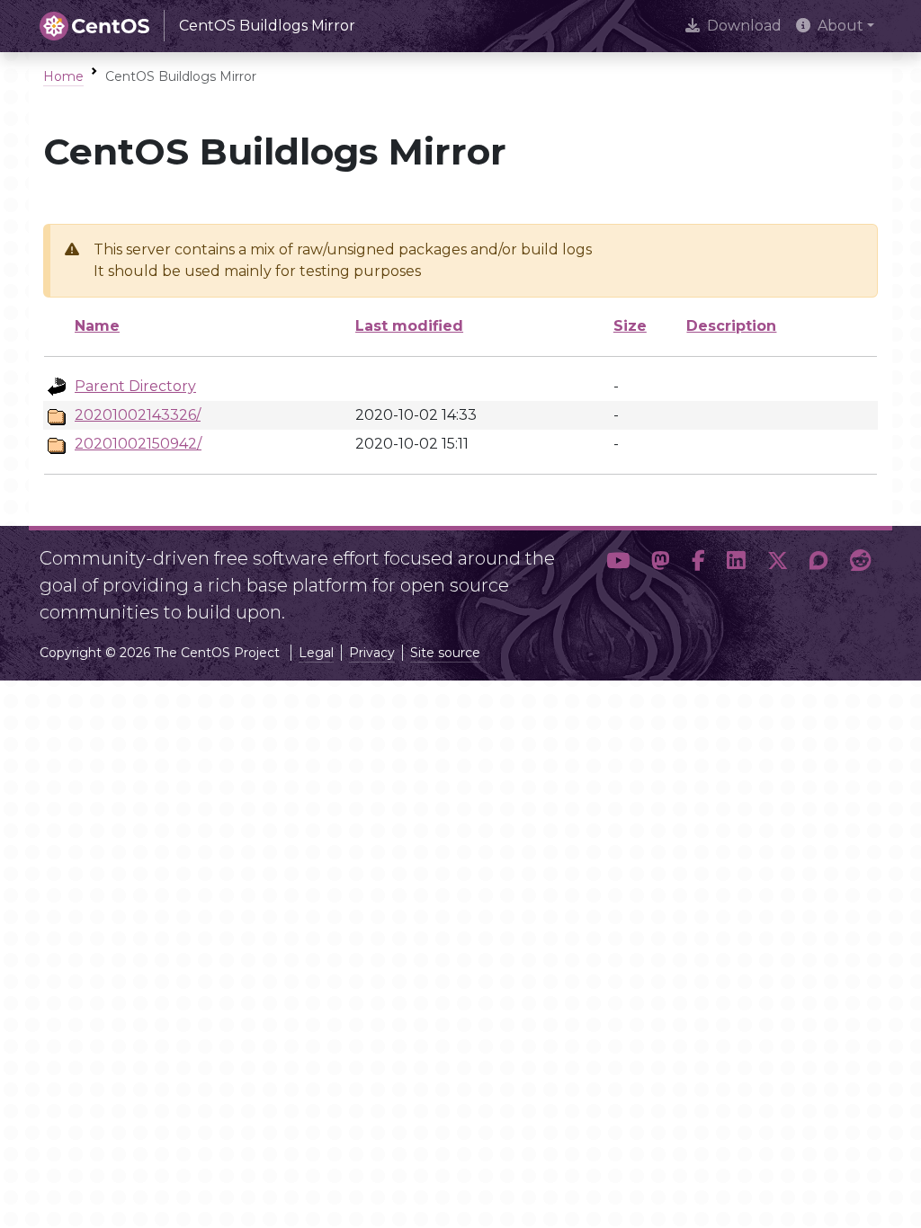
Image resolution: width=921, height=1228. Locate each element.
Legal (316, 653)
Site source (445, 653)
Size (630, 325)
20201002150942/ (138, 443)
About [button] (840, 25)
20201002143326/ (138, 414)
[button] (617, 578)
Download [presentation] (744, 25)
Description (731, 325)
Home (63, 76)
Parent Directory (135, 386)
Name (97, 325)
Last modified (409, 325)
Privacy (372, 653)
